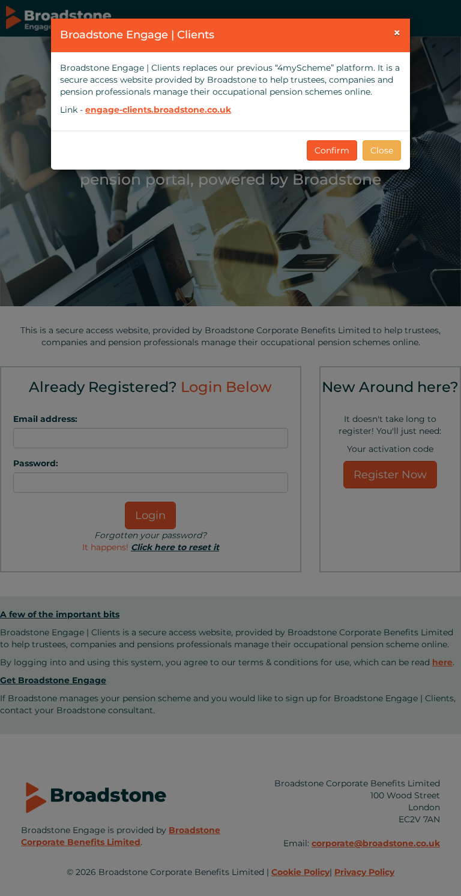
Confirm (332, 150)
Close (381, 150)
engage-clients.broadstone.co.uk (158, 109)
